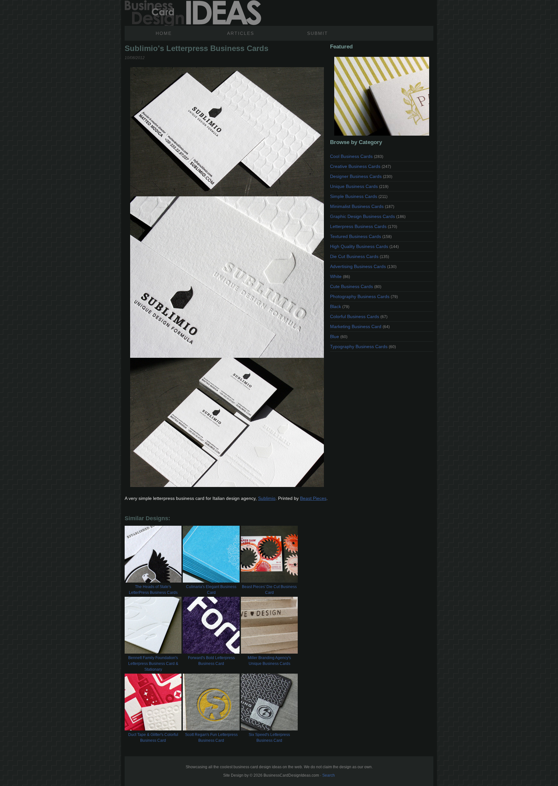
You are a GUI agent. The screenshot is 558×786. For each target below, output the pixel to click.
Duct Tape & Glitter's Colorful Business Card (153, 737)
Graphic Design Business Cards (368, 216)
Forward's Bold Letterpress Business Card (211, 661)
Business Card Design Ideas (193, 13)
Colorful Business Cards (359, 316)
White (340, 276)
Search (328, 775)
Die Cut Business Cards (359, 256)
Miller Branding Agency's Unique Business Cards (269, 661)
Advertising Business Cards (363, 266)
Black (339, 306)
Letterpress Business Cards (363, 226)
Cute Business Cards (355, 286)
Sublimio (266, 498)
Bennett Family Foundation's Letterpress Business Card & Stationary (153, 664)
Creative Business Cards (360, 166)
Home (164, 33)
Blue (338, 336)
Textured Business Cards (361, 236)
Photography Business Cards (364, 296)
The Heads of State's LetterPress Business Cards (153, 589)
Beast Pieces (313, 498)
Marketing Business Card (360, 326)
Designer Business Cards (361, 176)
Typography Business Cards (363, 346)
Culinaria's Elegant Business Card (211, 589)
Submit (317, 33)
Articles (240, 33)
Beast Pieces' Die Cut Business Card (269, 589)
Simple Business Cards (359, 196)
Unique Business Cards (359, 186)
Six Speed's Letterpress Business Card (269, 737)
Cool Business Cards (356, 156)
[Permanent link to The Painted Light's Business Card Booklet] (381, 96)
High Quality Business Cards (364, 246)
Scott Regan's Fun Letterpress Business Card (211, 737)
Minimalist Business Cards (362, 206)
